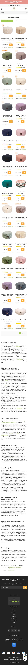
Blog (14, 622)
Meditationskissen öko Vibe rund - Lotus (21, 193)
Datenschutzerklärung (12, 657)
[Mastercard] (13, 653)
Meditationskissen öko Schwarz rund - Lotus (7, 167)
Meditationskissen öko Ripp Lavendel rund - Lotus (7, 295)
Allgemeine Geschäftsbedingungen (11, 659)
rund (23, 421)
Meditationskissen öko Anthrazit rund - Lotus (7, 116)
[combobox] (14, 12)
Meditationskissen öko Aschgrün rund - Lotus (7, 90)
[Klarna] (8, 653)
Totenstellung (19, 408)
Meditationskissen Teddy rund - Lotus (7, 218)
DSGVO (18, 657)
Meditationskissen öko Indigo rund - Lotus (7, 141)
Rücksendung (14, 618)
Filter (8, 20)
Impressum (14, 620)
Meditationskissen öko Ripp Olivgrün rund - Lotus (7, 269)
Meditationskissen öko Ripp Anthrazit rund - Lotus (21, 295)
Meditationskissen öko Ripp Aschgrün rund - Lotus (7, 244)
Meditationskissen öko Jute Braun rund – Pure (21, 39)
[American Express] (23, 653)
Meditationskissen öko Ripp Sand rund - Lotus (21, 244)
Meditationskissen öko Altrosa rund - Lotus (21, 141)
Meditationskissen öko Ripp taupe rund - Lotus (21, 218)
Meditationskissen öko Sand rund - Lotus (21, 90)
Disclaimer (21, 659)
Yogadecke (12, 457)
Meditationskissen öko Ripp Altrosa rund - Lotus (21, 269)
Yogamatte (17, 346)
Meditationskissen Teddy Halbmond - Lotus (20, 320)
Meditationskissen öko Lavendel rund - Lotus (21, 116)
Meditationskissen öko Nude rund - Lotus (21, 167)
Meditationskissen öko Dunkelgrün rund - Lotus (7, 193)
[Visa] (18, 653)
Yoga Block (6, 384)
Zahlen (14, 614)
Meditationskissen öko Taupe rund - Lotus (20, 65)
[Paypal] (3, 653)
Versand (14, 616)
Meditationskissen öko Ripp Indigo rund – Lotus (7, 320)
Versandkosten (10, 47)
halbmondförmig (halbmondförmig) (8, 422)
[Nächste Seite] (25, 333)
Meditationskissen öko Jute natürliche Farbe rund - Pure (7, 39)
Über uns (14, 610)
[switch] (25, 659)
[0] (25, 9)
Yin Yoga (6, 380)
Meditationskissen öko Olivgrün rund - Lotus (7, 65)
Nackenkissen (12, 570)
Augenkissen (11, 568)
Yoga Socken (19, 359)
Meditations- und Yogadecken (15, 567)
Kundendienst (14, 612)
